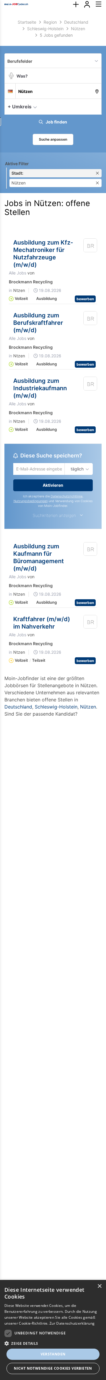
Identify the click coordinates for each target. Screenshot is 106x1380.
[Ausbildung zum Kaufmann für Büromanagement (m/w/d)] (90, 551)
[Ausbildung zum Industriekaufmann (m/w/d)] (90, 385)
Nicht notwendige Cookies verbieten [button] (53, 1368)
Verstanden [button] (53, 1354)
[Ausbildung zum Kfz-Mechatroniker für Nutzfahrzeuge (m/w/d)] (90, 246)
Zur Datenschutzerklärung (72, 1323)
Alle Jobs (17, 272)
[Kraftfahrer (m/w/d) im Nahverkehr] (90, 624)
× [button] (99, 1286)
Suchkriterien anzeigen (54, 515)
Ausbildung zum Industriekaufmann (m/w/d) (40, 388)
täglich (76, 469)
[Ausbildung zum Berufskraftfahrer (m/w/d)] (90, 319)
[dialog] (53, 1330)
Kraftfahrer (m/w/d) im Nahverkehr (41, 623)
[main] (53, 374)
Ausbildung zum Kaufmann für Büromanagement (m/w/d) (38, 558)
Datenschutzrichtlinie (66, 497)
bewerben (85, 299)
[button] (96, 106)
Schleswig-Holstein (56, 707)
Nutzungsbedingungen (31, 502)
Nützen (88, 707)
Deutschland (18, 707)
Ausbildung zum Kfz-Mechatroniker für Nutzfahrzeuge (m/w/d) (43, 253)
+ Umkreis (20, 107)
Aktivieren (53, 486)
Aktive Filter (17, 163)
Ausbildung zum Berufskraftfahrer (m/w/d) (38, 323)
